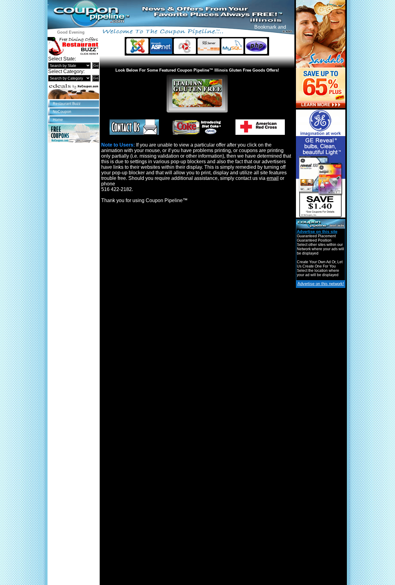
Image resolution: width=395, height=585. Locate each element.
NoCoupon (62, 112)
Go (96, 65)
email (273, 178)
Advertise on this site (317, 231)
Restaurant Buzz (67, 104)
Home (58, 120)
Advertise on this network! (320, 283)
